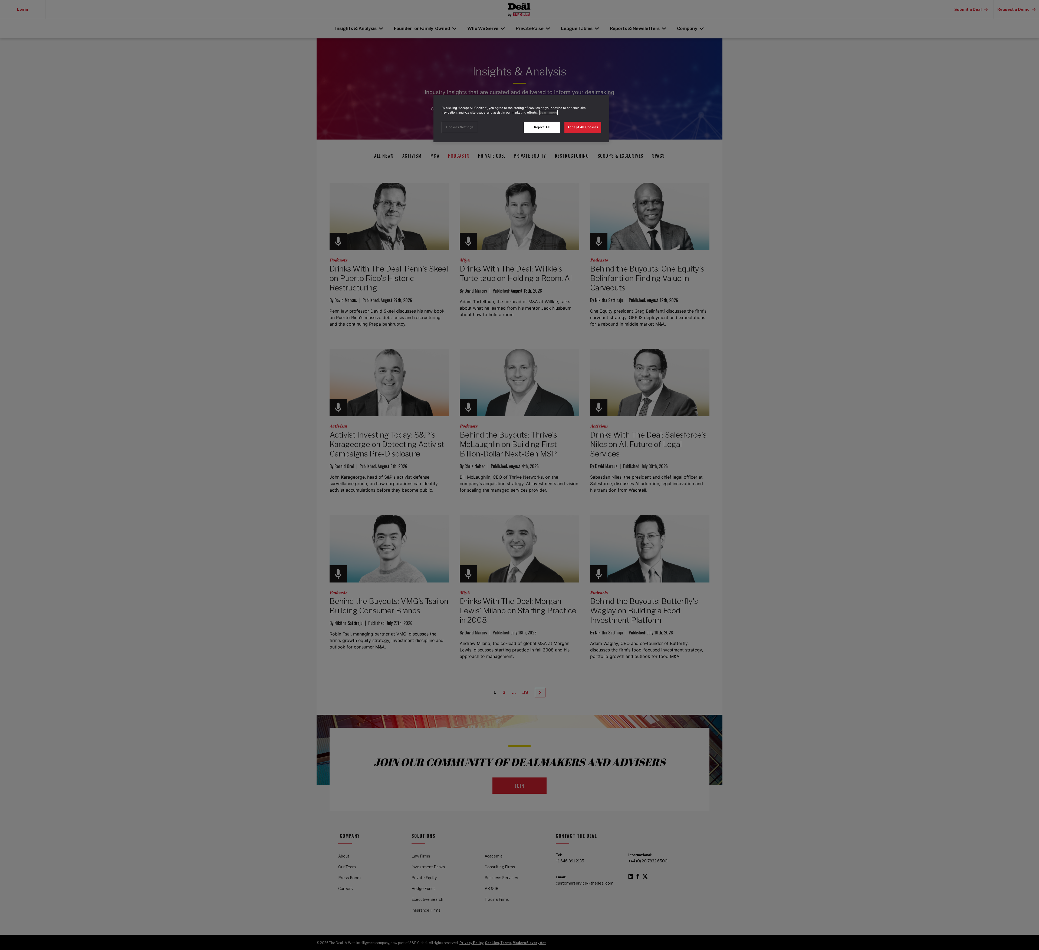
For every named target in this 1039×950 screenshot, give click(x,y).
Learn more (548, 112)
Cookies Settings (460, 127)
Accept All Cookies (582, 127)
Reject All (542, 127)
